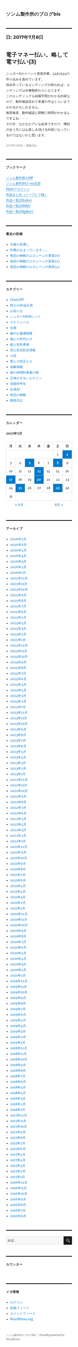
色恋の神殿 (18, 395)
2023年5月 (18, 752)
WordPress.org (21, 1319)
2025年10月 (19, 589)
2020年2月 (18, 970)
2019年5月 (18, 1020)
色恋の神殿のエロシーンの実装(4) (35, 267)
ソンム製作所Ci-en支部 (23, 183)
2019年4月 (18, 1026)
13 (39, 471)
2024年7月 (18, 673)
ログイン (16, 1302)
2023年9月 (18, 729)
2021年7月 (18, 875)
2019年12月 (18, 981)
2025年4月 (18, 623)
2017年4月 (18, 1160)
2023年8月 (18, 735)
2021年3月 (18, 897)
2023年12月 (19, 712)
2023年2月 (18, 768)
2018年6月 (18, 1082)
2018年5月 (18, 1087)
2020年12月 (19, 914)
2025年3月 (18, 629)
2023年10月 (19, 724)
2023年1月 (18, 774)
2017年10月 (18, 1126)
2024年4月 (18, 690)
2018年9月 (18, 1065)
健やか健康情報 (21, 333)
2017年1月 (17, 1177)
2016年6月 (18, 1216)
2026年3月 (18, 561)
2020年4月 (18, 959)
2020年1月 (18, 975)
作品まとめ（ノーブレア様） (27, 195)
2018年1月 (17, 1110)
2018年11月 (18, 1054)
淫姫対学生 (18, 384)
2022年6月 (18, 813)
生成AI (15, 389)
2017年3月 (17, 1166)
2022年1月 (18, 841)
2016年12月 (18, 1182)
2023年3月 (18, 763)
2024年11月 (18, 651)
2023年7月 (18, 740)
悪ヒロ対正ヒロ (21, 361)
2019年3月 (18, 1031)
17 (10, 479)
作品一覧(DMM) (18, 206)
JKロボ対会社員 (21, 305)
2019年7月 (18, 1009)
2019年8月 (18, 1003)
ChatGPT (17, 300)
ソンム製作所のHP (19, 178)
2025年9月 (18, 595)
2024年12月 (19, 645)
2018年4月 (18, 1093)
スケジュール (19, 322)
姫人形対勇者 (19, 344)
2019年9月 (18, 998)
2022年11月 (18, 785)
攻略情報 (16, 367)
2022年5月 (18, 819)
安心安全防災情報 (23, 350)
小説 (13, 356)
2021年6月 (18, 880)
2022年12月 (19, 780)
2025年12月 (19, 578)
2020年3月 (18, 964)
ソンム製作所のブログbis (33, 14)
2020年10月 (19, 925)
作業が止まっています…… (28, 250)
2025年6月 (18, 612)
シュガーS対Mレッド (25, 316)
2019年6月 (18, 1015)
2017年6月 (18, 1149)
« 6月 (19, 505)
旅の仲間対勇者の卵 (24, 372)
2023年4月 (18, 757)
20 (39, 479)
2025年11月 (18, 584)
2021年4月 (18, 891)
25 (20, 488)
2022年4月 (18, 824)
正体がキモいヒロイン (26, 378)
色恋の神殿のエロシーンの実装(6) (35, 256)
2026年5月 (18, 550)
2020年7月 (18, 942)
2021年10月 (18, 858)
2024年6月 (18, 679)
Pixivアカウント (18, 189)
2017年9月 (18, 1132)
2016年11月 (18, 1188)
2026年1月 (18, 573)
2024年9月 (18, 662)
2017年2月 (18, 1171)
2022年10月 (19, 791)
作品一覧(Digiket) (19, 211)
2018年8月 (18, 1070)
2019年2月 (18, 1037)
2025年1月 (18, 640)
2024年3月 (18, 696)
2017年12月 (18, 1115)
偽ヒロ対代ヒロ (21, 339)
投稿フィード (19, 1308)
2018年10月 (18, 1059)
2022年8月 (18, 802)
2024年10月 (19, 657)
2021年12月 (18, 847)
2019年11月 (18, 987)
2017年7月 (17, 1143)
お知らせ (16, 311)
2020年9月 (18, 931)
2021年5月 (18, 886)
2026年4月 (18, 556)
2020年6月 (18, 947)
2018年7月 (18, 1076)
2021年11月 (18, 852)
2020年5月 (18, 953)
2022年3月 (18, 830)
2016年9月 (18, 1199)
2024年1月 (18, 707)
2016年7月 (18, 1210)
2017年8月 (18, 1138)
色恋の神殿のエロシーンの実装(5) (35, 261)
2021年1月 (17, 908)
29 (58, 488)
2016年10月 (18, 1194)
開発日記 (31, 145)
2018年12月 (18, 1048)
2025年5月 (18, 617)
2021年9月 (18, 864)
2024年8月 (18, 668)
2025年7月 (18, 606)
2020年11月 (18, 919)
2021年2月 (18, 903)
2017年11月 (18, 1121)
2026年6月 (18, 545)
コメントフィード (23, 1313)
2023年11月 (18, 718)
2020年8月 (18, 936)
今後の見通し (19, 244)
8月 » (59, 505)
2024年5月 (18, 684)
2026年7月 (18, 539)
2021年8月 (18, 869)
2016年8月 (18, 1205)
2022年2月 (18, 836)
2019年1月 (17, 1043)
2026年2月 (18, 567)
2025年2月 (18, 634)
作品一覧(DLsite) (19, 200)
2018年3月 (18, 1098)
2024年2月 (18, 701)
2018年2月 (18, 1104)
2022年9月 (18, 796)
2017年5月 (18, 1154)
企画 (13, 328)
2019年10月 (18, 992)
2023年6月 (18, 746)
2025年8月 (18, 601)
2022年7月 (18, 808)
